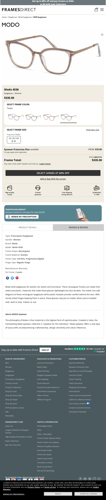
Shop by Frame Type (13, 395)
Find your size (92, 129)
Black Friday (42, 367)
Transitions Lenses (44, 462)
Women (8, 367)
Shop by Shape (11, 399)
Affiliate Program (44, 399)
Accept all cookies (88, 494)
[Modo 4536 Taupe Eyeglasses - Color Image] (68, 118)
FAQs (39, 430)
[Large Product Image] (53, 56)
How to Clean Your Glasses (48, 442)
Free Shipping (42, 379)
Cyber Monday (43, 371)
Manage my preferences (13, 494)
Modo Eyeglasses (25, 17)
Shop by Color (11, 391)
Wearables (9, 415)
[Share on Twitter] (12, 277)
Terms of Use (50, 487)
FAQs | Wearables (44, 434)
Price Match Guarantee (46, 391)
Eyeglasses (13, 17)
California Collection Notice (80, 399)
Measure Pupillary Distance (48, 446)
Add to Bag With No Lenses (53, 178)
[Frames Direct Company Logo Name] (19, 9)
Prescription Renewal (77, 411)
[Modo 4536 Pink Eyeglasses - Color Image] (51, 118)
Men (7, 363)
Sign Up (45, 350)
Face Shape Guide (44, 450)
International (74, 391)
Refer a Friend (42, 395)
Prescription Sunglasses (15, 379)
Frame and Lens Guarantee (80, 395)
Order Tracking (75, 379)
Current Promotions (45, 363)
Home (4, 17)
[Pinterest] (89, 478)
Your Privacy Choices (77, 403)
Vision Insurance (75, 383)
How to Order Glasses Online (49, 438)
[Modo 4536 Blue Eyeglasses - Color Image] (15, 118)
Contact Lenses (11, 383)
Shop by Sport (11, 403)
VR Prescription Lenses (14, 407)
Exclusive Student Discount (48, 387)
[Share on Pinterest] (17, 277)
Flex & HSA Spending (45, 470)
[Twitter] (85, 478)
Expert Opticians (12, 441)
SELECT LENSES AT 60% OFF (53, 173)
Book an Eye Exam (44, 466)
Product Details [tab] (27, 227)
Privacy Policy (34, 487)
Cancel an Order (75, 375)
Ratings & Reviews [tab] (78, 227)
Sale (7, 411)
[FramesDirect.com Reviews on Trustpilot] (83, 350)
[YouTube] (99, 478)
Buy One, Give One (13, 445)
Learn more (45, 163)
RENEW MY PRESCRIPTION (23, 216)
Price (95, 157)
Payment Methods (76, 363)
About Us (9, 426)
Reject (58, 494)
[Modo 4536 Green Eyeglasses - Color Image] (33, 118)
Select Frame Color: (18, 104)
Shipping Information (77, 387)
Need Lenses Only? (45, 458)
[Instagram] (94, 478)
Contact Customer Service (79, 407)
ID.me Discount (43, 383)
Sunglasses (9, 375)
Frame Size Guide (44, 454)
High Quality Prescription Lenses (18, 437)
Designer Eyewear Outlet (47, 375)
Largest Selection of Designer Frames (17, 431)
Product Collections (13, 387)
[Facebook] (80, 478)
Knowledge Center (44, 426)
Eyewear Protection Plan (17, 149)
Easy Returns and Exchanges (80, 371)
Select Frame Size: (17, 129)
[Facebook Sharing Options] (7, 277)
